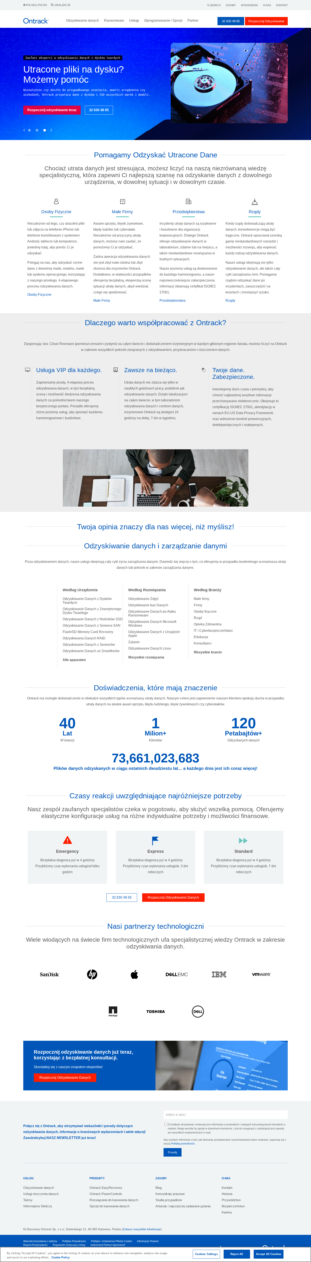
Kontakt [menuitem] (227, 1187)
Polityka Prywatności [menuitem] (74, 1241)
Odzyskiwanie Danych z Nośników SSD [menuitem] (93, 619)
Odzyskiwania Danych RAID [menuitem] (84, 638)
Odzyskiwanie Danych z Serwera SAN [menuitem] (91, 625)
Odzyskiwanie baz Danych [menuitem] (148, 605)
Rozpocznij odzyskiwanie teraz (52, 110)
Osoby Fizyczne (39, 294)
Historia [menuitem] (227, 1194)
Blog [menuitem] (159, 1187)
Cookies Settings (206, 1254)
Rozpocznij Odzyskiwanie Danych (173, 897)
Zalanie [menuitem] (134, 642)
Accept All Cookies (268, 1254)
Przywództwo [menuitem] (231, 1200)
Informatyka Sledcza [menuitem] (37, 1206)
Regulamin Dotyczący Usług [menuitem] (69, 1245)
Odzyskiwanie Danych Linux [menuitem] (149, 648)
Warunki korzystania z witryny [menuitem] (40, 1241)
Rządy (230, 300)
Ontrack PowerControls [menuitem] (105, 1194)
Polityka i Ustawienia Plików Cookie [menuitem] (111, 1241)
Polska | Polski (36, 5)
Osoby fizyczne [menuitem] (205, 611)
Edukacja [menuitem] (201, 637)
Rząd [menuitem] (198, 618)
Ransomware (114, 20)
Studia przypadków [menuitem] (169, 1200)
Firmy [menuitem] (198, 605)
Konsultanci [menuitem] (203, 643)
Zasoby (231, 5)
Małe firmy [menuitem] (201, 599)
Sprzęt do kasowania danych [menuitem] (109, 1206)
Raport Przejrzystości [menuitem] (35, 1245)
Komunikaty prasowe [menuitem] (170, 1194)
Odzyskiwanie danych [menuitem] (38, 1187)
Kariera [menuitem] (227, 1212)
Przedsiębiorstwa (173, 300)
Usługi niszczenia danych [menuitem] (41, 1194)
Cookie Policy (60, 1257)
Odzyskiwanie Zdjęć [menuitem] (143, 599)
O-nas (267, 5)
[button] (24, 125)
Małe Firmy (101, 300)
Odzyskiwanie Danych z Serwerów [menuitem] (89, 644)
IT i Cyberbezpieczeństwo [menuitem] (213, 630)
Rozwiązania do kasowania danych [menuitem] (113, 1200)
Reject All (236, 1254)
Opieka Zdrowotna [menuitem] (208, 624)
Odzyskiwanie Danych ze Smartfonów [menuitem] (91, 651)
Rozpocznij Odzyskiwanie (266, 21)
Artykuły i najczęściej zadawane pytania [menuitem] (183, 1206)
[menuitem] (74, 660)
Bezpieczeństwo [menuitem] (233, 1206)
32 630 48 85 (231, 21)
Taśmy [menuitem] (28, 1200)
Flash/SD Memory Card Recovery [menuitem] (88, 632)
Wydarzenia (249, 5)
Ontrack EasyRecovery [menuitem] (105, 1187)
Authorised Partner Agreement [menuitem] (107, 1245)
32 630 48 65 (99, 110)
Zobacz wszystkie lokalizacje (142, 1229)
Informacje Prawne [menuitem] (148, 1241)
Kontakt (282, 5)
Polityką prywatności (183, 1143)
